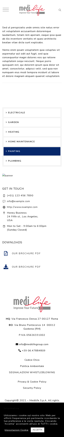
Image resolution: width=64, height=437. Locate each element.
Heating (13, 131)
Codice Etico (32, 360)
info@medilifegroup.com (33, 344)
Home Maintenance (21, 141)
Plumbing (14, 160)
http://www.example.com (22, 207)
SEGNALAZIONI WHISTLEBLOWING (32, 372)
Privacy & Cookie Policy (32, 381)
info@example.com (18, 201)
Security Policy (32, 388)
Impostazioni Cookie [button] (16, 430)
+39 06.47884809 (33, 350)
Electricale (16, 112)
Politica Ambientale (32, 366)
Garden (13, 122)
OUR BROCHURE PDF (26, 253)
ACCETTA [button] (37, 429)
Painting (14, 151)
